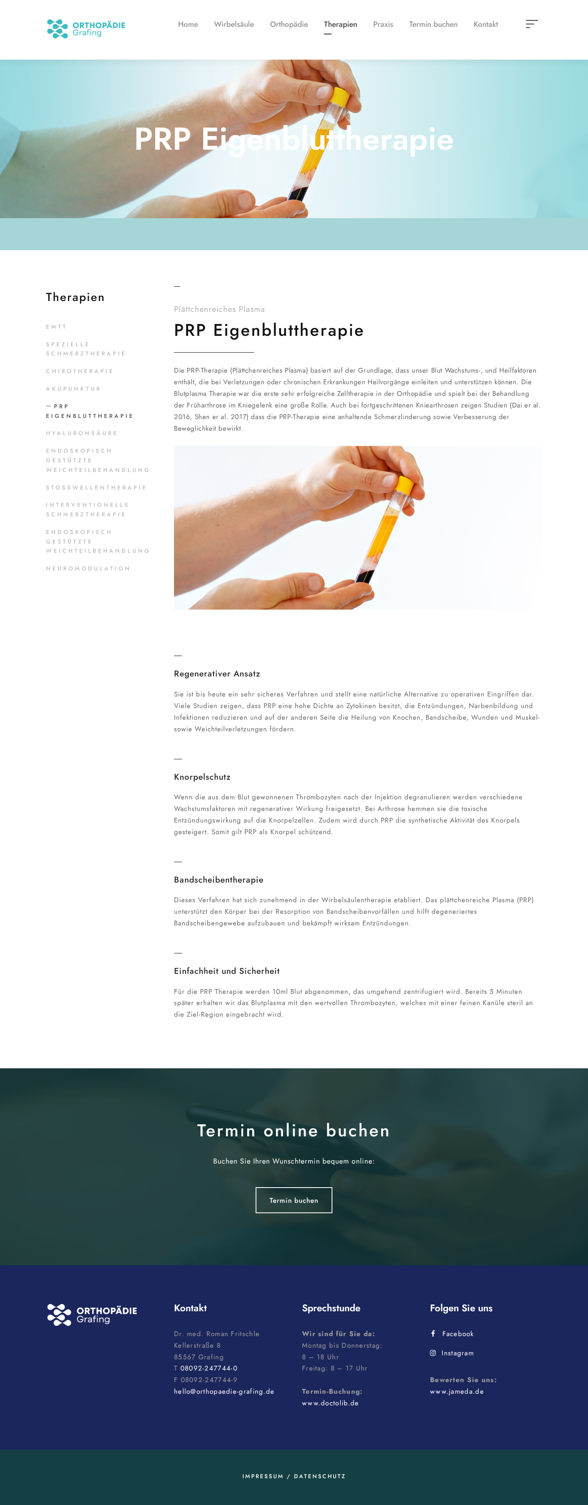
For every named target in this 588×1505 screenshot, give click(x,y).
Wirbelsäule (234, 24)
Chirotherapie (80, 371)
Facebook (458, 1333)
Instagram (458, 1353)
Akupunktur (74, 389)
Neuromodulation (88, 568)
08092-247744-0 (209, 1368)
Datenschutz (320, 1476)
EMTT (57, 327)
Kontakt (486, 24)
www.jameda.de (457, 1391)
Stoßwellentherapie (97, 488)
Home (188, 24)
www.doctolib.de (330, 1403)
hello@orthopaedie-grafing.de (224, 1391)
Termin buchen (433, 24)
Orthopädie (289, 24)
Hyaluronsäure (82, 433)
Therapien (340, 24)
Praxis (383, 24)
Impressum (263, 1476)
